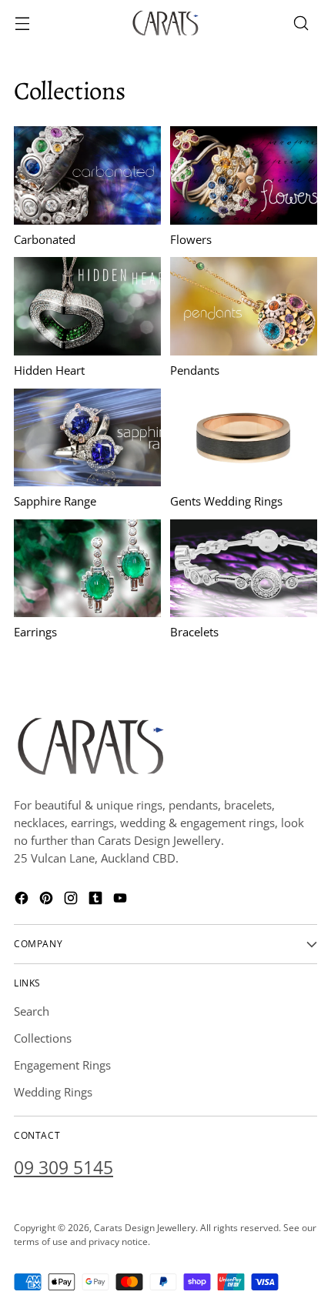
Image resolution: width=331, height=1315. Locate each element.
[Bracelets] (243, 568)
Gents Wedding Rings (226, 501)
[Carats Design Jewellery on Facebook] (23, 900)
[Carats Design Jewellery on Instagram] (72, 900)
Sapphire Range (55, 501)
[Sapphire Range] (87, 437)
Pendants (194, 370)
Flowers (191, 239)
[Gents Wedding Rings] (243, 437)
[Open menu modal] (22, 23)
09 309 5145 (63, 1168)
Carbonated (44, 239)
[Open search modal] (300, 23)
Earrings (35, 631)
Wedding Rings (53, 1092)
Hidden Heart (49, 370)
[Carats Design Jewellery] (165, 23)
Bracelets (194, 631)
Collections (43, 1038)
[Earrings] (87, 568)
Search (31, 1011)
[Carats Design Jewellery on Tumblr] (97, 900)
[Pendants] (243, 306)
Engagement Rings (62, 1065)
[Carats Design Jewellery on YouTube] (121, 900)
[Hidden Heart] (87, 306)
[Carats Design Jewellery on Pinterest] (47, 900)
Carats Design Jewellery (145, 1227)
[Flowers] (243, 175)
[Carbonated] (87, 175)
